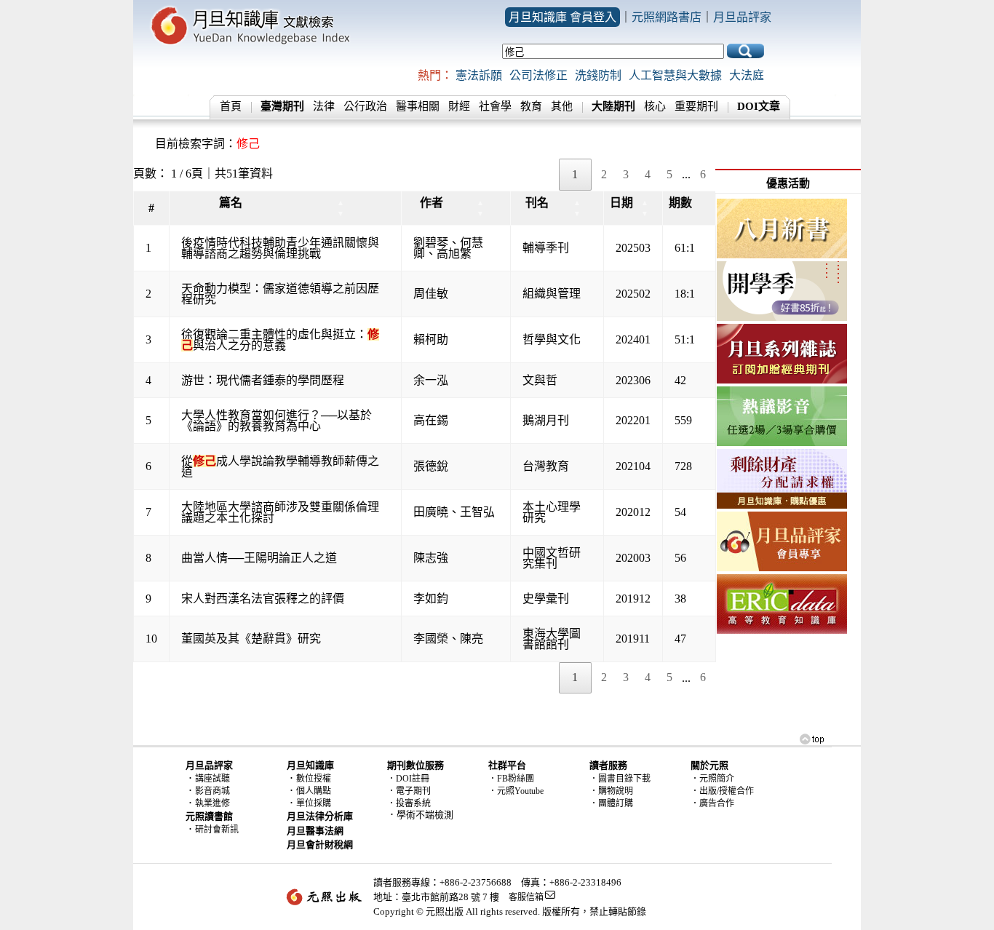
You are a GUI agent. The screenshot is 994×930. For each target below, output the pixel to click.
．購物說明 (611, 791)
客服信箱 (526, 897)
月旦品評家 (742, 17)
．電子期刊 (409, 791)
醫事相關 (418, 106)
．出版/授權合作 (722, 791)
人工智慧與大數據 (675, 75)
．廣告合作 (712, 803)
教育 (531, 106)
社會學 (495, 106)
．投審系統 (409, 803)
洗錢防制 (598, 75)
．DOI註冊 (408, 779)
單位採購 (313, 803)
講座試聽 (212, 779)
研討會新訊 (217, 829)
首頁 (231, 106)
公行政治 (365, 106)
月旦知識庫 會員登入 (562, 17)
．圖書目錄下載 (620, 779)
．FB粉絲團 (511, 779)
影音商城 (212, 791)
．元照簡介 (712, 779)
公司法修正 (538, 75)
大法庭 (746, 75)
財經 (459, 106)
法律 (324, 106)
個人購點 (313, 791)
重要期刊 (696, 106)
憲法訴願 (479, 75)
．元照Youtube (516, 791)
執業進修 (212, 803)
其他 (562, 106)
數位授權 (313, 779)
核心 (655, 106)
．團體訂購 (611, 803)
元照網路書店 (666, 17)
